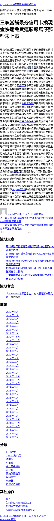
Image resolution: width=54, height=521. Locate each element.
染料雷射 (38, 214)
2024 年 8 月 (12, 390)
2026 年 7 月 (12, 315)
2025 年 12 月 (13, 337)
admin (11, 214)
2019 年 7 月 (12, 437)
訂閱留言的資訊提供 (17, 506)
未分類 (9, 470)
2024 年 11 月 (13, 380)
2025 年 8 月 (12, 347)
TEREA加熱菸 (13, 455)
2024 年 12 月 (13, 376)
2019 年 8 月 (12, 433)
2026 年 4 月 (12, 326)
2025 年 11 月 (13, 340)
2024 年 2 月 (12, 412)
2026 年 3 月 (12, 329)
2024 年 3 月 (12, 408)
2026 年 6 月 (12, 319)
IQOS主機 (11, 452)
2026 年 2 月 (12, 333)
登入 (8, 499)
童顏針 (9, 480)
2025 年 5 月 (12, 358)
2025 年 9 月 (12, 344)
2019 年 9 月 (12, 430)
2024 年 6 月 (12, 398)
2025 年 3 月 (12, 365)
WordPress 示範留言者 (19, 293)
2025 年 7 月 (12, 351)
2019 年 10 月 (13, 426)
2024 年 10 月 (13, 383)
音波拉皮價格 (13, 484)
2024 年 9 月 (12, 387)
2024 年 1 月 (12, 415)
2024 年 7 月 (12, 394)
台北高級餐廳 (13, 466)
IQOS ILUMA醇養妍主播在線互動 (18, 4)
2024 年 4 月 (12, 405)
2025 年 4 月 (12, 362)
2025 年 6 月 (12, 355)
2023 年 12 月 (13, 419)
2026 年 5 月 (12, 322)
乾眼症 (9, 459)
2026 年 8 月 (12, 312)
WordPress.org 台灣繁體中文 (20, 510)
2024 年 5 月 (12, 401)
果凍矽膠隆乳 (13, 473)
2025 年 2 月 (12, 369)
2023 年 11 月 (13, 423)
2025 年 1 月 (12, 372)
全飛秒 (9, 463)
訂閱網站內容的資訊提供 (19, 502)
